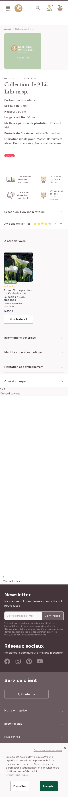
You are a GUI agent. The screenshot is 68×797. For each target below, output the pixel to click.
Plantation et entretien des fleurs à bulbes (36, 555)
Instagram (18, 661)
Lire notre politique (17, 774)
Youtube (40, 661)
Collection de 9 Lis (23, 29)
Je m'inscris (53, 615)
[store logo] (18, 9)
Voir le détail (18, 319)
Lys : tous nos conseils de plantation (34, 541)
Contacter (28, 694)
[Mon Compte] (49, 8)
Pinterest (29, 661)
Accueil (7, 29)
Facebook (7, 661)
